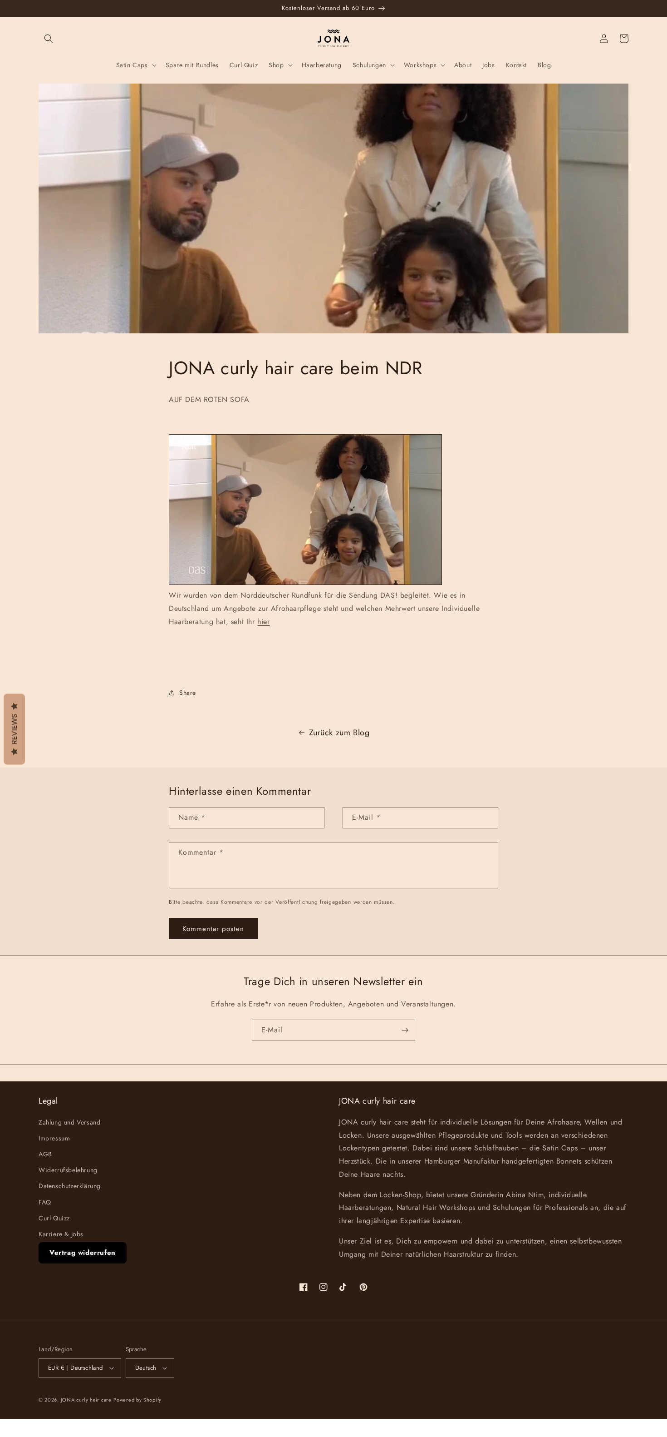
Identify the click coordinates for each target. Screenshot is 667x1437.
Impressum (54, 1138)
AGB (45, 1154)
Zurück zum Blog (339, 732)
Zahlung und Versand (69, 1122)
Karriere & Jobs (61, 1234)
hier (263, 621)
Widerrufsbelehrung (68, 1169)
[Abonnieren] (405, 1030)
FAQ (45, 1202)
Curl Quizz (54, 1218)
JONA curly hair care (86, 1399)
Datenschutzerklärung (70, 1185)
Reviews (14, 729)
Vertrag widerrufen (82, 1253)
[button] (49, 39)
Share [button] (187, 692)
